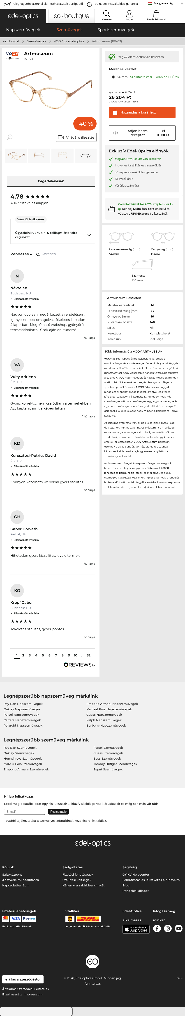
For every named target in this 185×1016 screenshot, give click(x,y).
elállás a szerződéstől (22, 979)
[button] (23, 16)
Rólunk (8, 867)
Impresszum (33, 994)
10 (75, 655)
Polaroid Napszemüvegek (23, 725)
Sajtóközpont (12, 874)
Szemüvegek (36, 41)
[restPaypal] (29, 919)
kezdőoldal (11, 41)
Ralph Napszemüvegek (104, 720)
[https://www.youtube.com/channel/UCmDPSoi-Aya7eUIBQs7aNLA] (179, 929)
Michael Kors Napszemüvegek (109, 709)
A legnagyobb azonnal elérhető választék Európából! (48, 3)
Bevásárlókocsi (156, 19)
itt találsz (99, 820)
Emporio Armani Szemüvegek (26, 769)
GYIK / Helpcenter (136, 874)
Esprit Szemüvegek (108, 769)
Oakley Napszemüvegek (22, 709)
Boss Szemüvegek (107, 758)
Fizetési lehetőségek (77, 874)
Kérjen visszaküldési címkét (83, 885)
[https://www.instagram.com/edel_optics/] (168, 929)
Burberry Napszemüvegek (106, 725)
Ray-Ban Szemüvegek (20, 747)
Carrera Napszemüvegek (22, 720)
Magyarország (163, 3)
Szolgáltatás (72, 867)
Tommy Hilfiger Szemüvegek (115, 764)
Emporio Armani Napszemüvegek (112, 704)
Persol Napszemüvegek (21, 714)
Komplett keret (160, 333)
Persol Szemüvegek (108, 747)
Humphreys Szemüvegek (23, 758)
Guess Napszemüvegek (104, 714)
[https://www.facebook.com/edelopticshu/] (157, 929)
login (129, 19)
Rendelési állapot (136, 891)
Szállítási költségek (76, 880)
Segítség (130, 867)
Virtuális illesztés (80, 137)
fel (179, 978)
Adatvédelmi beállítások (20, 880)
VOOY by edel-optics (69, 41)
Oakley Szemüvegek (19, 753)
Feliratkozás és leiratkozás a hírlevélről (151, 880)
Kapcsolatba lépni (15, 885)
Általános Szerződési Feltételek (25, 989)
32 (88, 655)
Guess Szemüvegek (108, 753)
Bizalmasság (12, 994)
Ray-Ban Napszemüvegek (23, 704)
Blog (126, 885)
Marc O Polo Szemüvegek (23, 764)
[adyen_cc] (5, 919)
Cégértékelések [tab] (51, 181)
